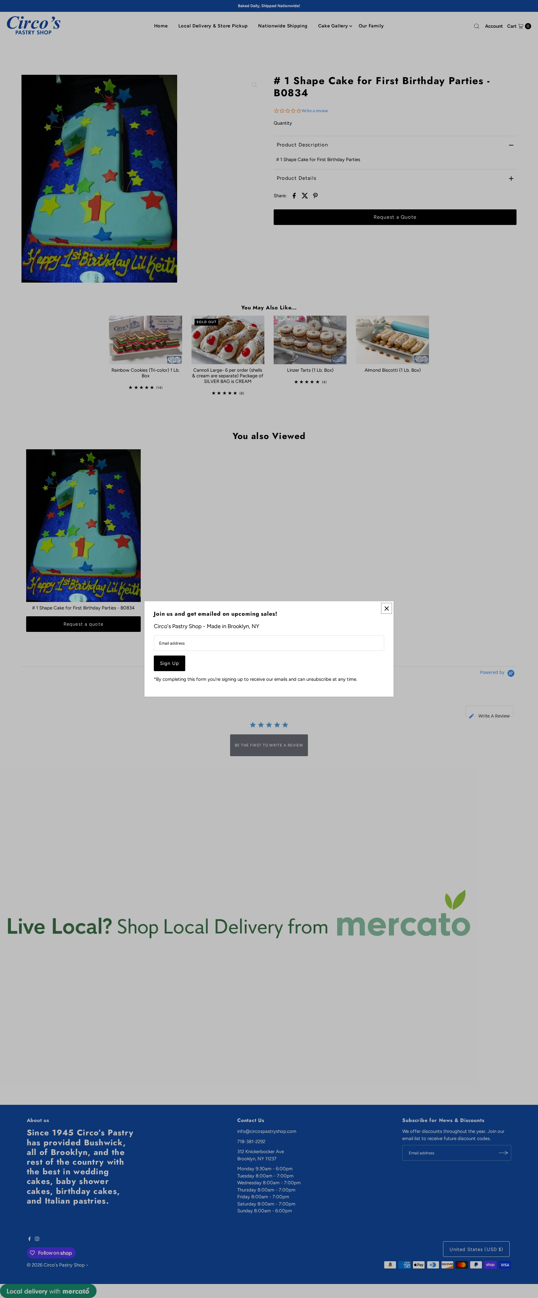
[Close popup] (386, 608)
